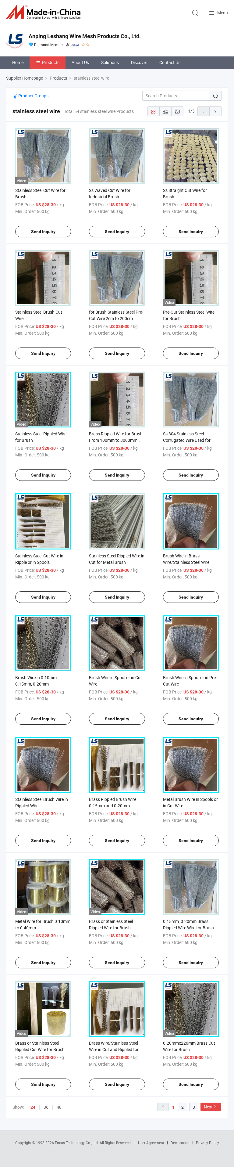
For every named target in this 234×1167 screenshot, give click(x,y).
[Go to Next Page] (215, 111)
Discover (139, 62)
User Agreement (151, 1142)
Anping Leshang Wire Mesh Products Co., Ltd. (85, 36)
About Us (80, 62)
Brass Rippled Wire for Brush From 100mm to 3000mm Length (116, 440)
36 (46, 1107)
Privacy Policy (207, 1142)
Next (208, 1107)
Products (50, 62)
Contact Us (169, 62)
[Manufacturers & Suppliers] (44, 12)
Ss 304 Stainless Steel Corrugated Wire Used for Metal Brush (187, 440)
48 (59, 1107)
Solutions (110, 62)
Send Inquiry (43, 231)
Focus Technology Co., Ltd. (77, 1142)
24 (32, 1107)
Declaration (180, 1142)
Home (17, 62)
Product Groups (32, 96)
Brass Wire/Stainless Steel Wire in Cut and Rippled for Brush (114, 1049)
